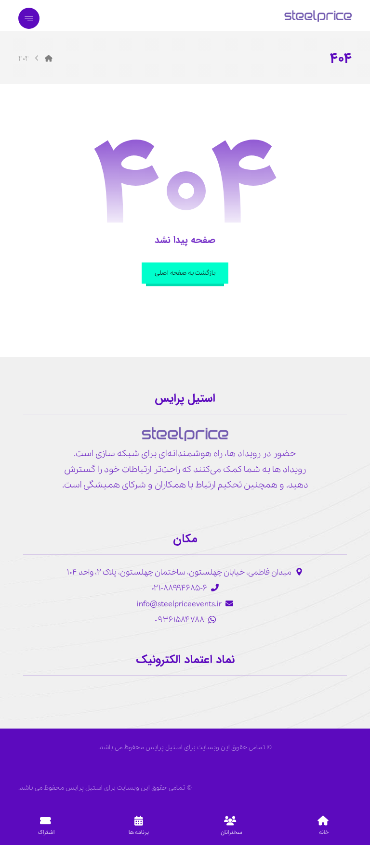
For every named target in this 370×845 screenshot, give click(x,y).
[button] (29, 18)
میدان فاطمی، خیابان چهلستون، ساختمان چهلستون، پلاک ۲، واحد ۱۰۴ (179, 572)
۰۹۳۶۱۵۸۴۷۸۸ (179, 620)
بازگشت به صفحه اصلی (185, 273)
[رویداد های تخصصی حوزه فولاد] (318, 16)
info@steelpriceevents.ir (179, 604)
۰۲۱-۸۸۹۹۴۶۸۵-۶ (179, 588)
